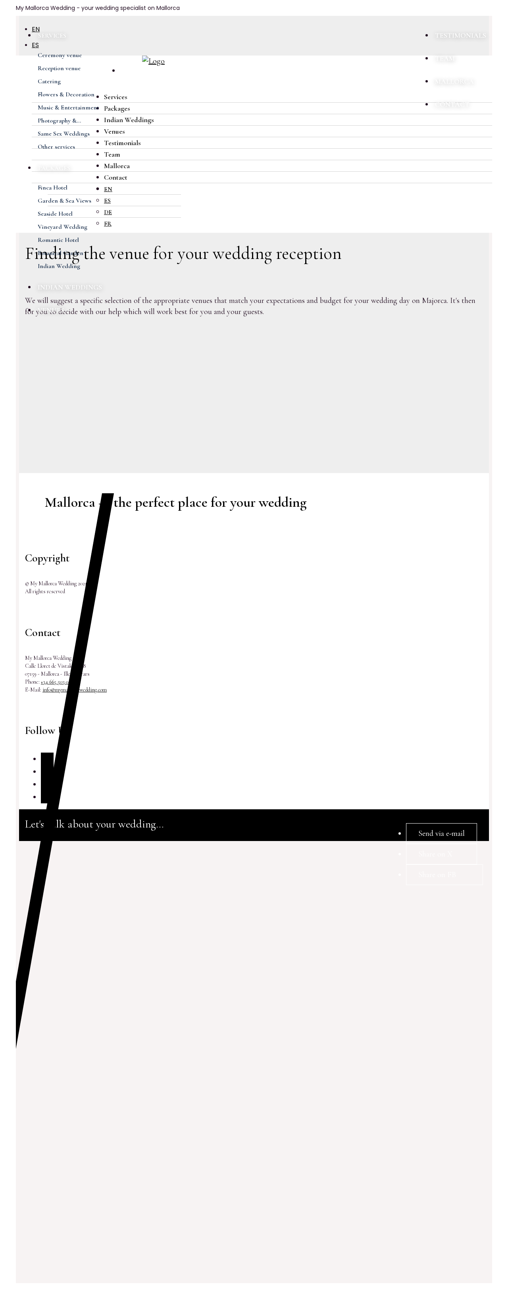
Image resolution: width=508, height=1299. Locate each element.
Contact (452, 104)
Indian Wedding (59, 266)
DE (108, 212)
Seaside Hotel (55, 214)
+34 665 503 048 (57, 681)
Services (52, 36)
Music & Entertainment (68, 107)
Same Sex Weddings (64, 134)
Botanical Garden (60, 253)
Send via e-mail (441, 833)
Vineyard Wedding (62, 227)
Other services (56, 147)
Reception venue (59, 68)
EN (108, 189)
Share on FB (437, 874)
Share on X (435, 854)
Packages (54, 168)
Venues (51, 310)
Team (445, 58)
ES (107, 201)
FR (108, 224)
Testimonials (460, 35)
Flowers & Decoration (66, 94)
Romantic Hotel (58, 240)
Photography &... (59, 121)
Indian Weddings (70, 287)
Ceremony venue (60, 55)
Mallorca (454, 81)
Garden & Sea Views (64, 201)
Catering (49, 81)
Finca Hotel (52, 188)
